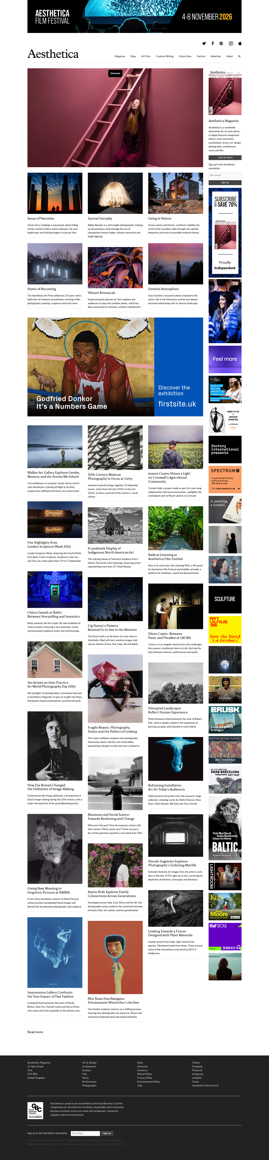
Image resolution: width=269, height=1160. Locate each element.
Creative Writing (164, 56)
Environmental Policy (148, 1081)
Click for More (225, 157)
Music (85, 1078)
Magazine (120, 56)
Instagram (197, 1074)
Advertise (216, 56)
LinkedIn (196, 1078)
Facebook (197, 1066)
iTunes (195, 1081)
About (229, 56)
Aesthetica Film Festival (205, 1085)
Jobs (139, 1085)
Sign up (225, 182)
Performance (89, 1081)
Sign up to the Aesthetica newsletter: (47, 1133)
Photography (89, 1085)
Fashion (86, 1070)
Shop (133, 56)
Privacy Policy (145, 1078)
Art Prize (145, 56)
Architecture (89, 1066)
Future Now (185, 56)
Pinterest (197, 1070)
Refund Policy (144, 1074)
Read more (35, 1032)
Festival (201, 56)
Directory (142, 1070)
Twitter (196, 1062)
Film (84, 1074)
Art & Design (89, 1062)
